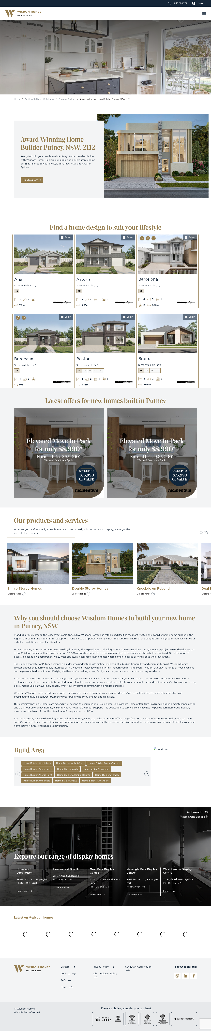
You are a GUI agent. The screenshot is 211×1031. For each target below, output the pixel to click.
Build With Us (32, 99)
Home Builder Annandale (95, 780)
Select (68, 237)
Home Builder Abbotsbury (37, 763)
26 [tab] (152, 370)
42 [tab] (101, 370)
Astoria (83, 279)
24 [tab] (141, 370)
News (64, 987)
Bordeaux (23, 359)
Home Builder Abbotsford (69, 763)
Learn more (23, 891)
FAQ (63, 980)
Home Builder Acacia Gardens (104, 763)
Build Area (48, 99)
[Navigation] (204, 13)
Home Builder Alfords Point (37, 775)
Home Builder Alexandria (96, 769)
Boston (83, 359)
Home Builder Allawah (107, 775)
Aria (18, 279)
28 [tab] (141, 291)
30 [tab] (79, 291)
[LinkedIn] (185, 976)
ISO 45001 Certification (138, 966)
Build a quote (31, 180)
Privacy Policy (101, 966)
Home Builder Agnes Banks (37, 769)
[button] (206, 533)
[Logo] (23, 13)
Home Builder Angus (66, 780)
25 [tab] (146, 370)
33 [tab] (90, 370)
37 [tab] (95, 370)
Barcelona (148, 279)
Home (17, 99)
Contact (66, 973)
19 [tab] (17, 370)
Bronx (144, 358)
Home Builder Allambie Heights (73, 775)
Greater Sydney (67, 99)
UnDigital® (34, 1012)
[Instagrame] (177, 976)
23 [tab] (79, 370)
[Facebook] (193, 976)
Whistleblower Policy (105, 973)
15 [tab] (17, 291)
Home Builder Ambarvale (36, 780)
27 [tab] (84, 370)
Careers (65, 966)
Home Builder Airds (67, 769)
